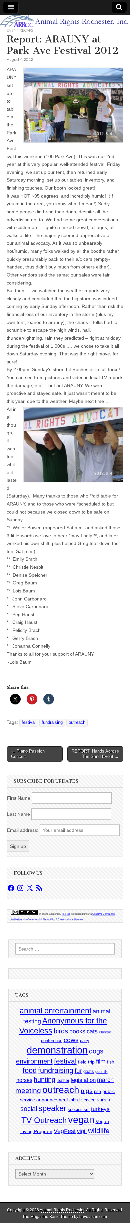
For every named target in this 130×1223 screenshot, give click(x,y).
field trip (86, 1062)
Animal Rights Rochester (62, 1210)
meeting (28, 1091)
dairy (84, 1040)
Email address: (23, 830)
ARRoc (66, 913)
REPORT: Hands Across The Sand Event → (95, 754)
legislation (83, 1080)
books (77, 1031)
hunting (44, 1079)
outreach (77, 722)
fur (78, 1070)
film (101, 1061)
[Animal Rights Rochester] (65, 21)
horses (24, 1080)
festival (29, 722)
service (88, 1099)
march (105, 1080)
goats (88, 1071)
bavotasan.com (93, 1216)
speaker (52, 1108)
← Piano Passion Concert (28, 754)
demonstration (57, 1050)
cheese (105, 1032)
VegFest (65, 1131)
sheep (103, 1099)
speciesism (79, 1109)
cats (92, 1031)
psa (97, 1091)
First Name (18, 798)
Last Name (18, 814)
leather (63, 1080)
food (30, 1070)
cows (71, 1039)
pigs (87, 1090)
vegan (81, 1119)
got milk (101, 1072)
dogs (96, 1051)
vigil (82, 1131)
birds (61, 1031)
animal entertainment (55, 1010)
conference (51, 1040)
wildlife (99, 1130)
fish (110, 1062)
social (28, 1108)
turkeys (100, 1109)
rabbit (74, 1099)
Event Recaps (20, 30)
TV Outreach (44, 1120)
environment (34, 1061)
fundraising (52, 722)
